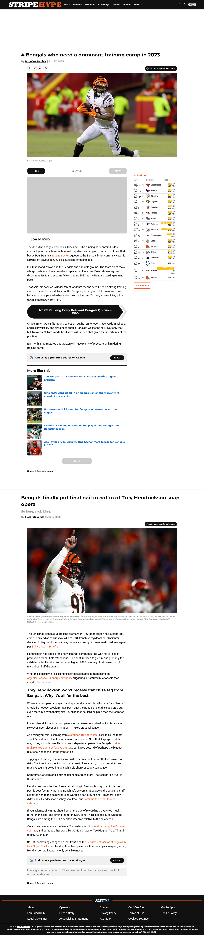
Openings (65, 907)
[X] (185, 4)
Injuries (127, 4)
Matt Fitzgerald (34, 517)
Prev (36, 171)
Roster (116, 4)
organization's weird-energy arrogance (50, 678)
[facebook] (179, 4)
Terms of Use (136, 913)
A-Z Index (105, 918)
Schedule (90, 4)
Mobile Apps (168, 907)
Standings (103, 4)
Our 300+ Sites (137, 907)
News (67, 4)
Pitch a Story (66, 913)
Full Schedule (142, 285)
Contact (104, 907)
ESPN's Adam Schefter (45, 646)
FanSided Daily (36, 913)
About (31, 907)
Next (118, 171)
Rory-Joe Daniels (36, 61)
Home (30, 471)
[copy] (45, 68)
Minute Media (23, 926)
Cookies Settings (138, 918)
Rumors (77, 4)
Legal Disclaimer (37, 918)
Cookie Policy (169, 913)
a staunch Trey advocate (83, 734)
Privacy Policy (108, 913)
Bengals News (45, 471)
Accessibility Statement (73, 918)
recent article (60, 255)
